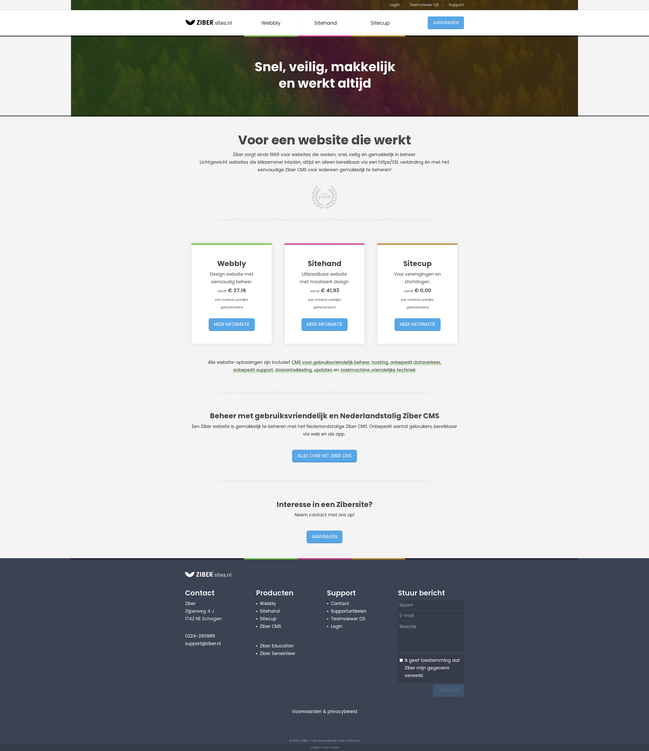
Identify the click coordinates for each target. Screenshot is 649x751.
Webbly (268, 603)
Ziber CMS (270, 626)
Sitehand (270, 611)
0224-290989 (200, 636)
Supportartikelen (349, 611)
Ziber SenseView (277, 653)
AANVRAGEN (324, 537)
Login (336, 626)
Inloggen (315, 747)
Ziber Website (331, 747)
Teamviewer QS (348, 619)
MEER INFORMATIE (231, 324)
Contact (340, 603)
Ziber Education (277, 646)
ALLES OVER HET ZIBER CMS (324, 456)
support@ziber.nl (203, 644)
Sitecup (268, 619)
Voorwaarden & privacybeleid (324, 711)
